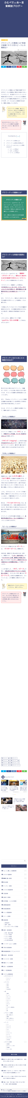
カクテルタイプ (15, 976)
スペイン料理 (15, 938)
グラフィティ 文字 (6, 765)
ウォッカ (9, 1026)
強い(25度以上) (10, 1018)
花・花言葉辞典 (14, 970)
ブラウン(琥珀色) (10, 1007)
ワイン (8, 1031)
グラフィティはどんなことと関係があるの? (15, 146)
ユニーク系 (9, 1049)
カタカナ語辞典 (4, 40)
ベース (15, 1022)
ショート (9, 978)
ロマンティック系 (11, 1045)
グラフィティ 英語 (15, 760)
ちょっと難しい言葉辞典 (14, 871)
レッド (8, 995)
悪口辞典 (14, 882)
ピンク (8, 1003)
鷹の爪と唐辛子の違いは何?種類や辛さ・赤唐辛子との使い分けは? (14, 1060)
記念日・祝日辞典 (14, 955)
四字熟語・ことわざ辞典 (14, 901)
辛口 (8, 985)
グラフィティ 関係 (6, 758)
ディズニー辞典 (14, 886)
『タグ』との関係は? (14, 149)
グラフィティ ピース (16, 765)
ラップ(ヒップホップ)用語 (15, 926)
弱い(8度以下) (10, 1015)
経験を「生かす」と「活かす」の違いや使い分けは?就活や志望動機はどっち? (14, 1071)
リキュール (9, 1033)
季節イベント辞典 (14, 963)
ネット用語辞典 (14, 912)
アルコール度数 (15, 1013)
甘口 (8, 984)
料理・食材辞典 (14, 930)
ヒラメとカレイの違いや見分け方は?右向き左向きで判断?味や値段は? (14, 1077)
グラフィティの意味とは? (13, 140)
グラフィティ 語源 (6, 762)
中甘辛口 (9, 989)
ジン (8, 1024)
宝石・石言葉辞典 (14, 966)
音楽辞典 (14, 920)
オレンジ (9, 997)
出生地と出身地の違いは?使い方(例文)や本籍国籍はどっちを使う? (14, 1066)
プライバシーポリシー (10, 1094)
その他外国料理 (15, 940)
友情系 (8, 1047)
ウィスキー (9, 1036)
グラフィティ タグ (15, 762)
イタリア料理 (15, 934)
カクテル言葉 (15, 1042)
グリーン (9, 1000)
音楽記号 (15, 923)
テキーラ (9, 1027)
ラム (8, 1029)
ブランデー (9, 1038)
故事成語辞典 (14, 905)
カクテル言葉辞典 (14, 974)
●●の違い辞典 (14, 878)
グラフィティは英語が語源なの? (15, 143)
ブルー (8, 1002)
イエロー (9, 998)
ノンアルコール (10, 1020)
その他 (8, 1039)
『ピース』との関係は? (14, 152)
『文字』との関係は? (14, 151)
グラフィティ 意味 (6, 760)
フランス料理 (15, 936)
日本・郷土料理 (15, 933)
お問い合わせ (19, 1094)
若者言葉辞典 (14, 909)
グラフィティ (14, 758)
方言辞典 (14, 893)
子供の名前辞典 (14, 947)
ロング (8, 979)
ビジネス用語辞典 (14, 890)
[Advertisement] (14, 23)
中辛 (8, 987)
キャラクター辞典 (14, 959)
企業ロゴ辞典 (14, 897)
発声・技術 (15, 924)
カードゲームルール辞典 (14, 944)
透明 (8, 993)
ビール (8, 1034)
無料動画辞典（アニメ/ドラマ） (14, 951)
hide (18, 136)
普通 (8, 1016)
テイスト (15, 982)
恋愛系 (8, 1044)
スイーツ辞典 (14, 916)
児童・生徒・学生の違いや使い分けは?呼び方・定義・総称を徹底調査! (14, 1083)
